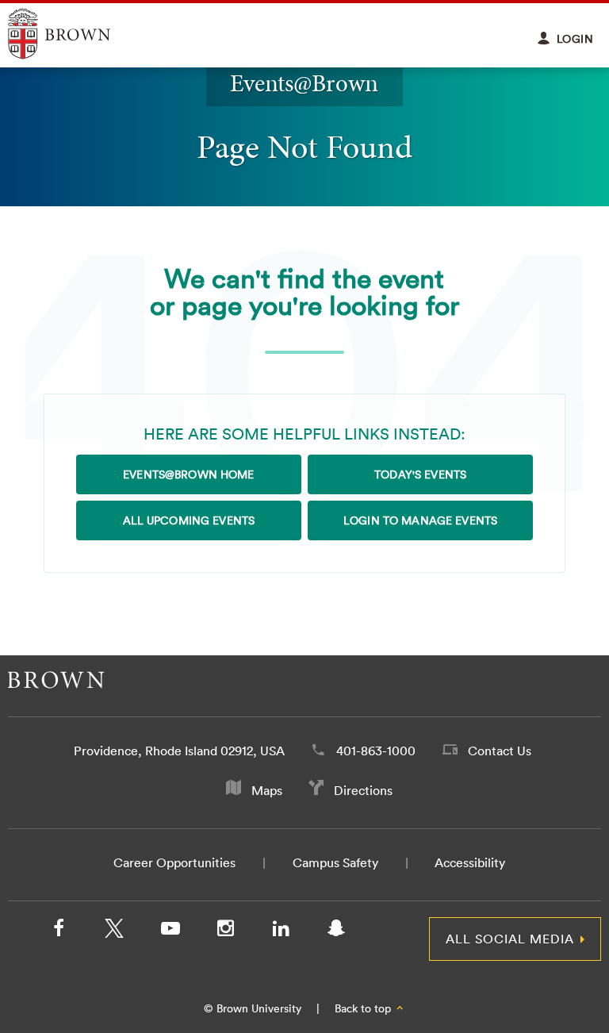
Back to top (364, 1008)
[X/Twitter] (114, 931)
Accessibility (470, 862)
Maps (266, 790)
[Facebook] (58, 931)
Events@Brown (304, 83)
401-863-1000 (376, 750)
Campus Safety (335, 862)
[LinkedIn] (280, 931)
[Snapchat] (336, 931)
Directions (363, 790)
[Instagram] (225, 931)
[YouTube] (169, 931)
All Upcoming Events (189, 520)
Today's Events (420, 474)
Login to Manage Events (420, 520)
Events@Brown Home (188, 474)
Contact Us (499, 750)
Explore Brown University (77, 34)
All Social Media (510, 939)
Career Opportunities (174, 862)
